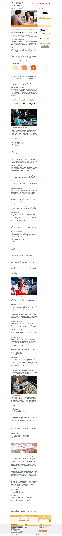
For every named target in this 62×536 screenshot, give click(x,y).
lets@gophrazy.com (43, 528)
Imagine (33, 3)
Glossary (26, 528)
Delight (46, 3)
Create (37, 3)
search (34, 36)
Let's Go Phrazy (24, 520)
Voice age (27, 35)
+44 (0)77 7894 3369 (44, 527)
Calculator (26, 529)
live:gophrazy (45, 39)
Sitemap (19, 534)
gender (14, 35)
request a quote (45, 43)
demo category (20, 35)
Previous (39, 13)
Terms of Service (16, 534)
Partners (26, 527)
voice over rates (26, 456)
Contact (50, 3)
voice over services (17, 56)
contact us (25, 33)
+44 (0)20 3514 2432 (46, 38)
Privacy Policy (12, 534)
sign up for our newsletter (15, 530)
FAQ (25, 526)
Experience (42, 3)
